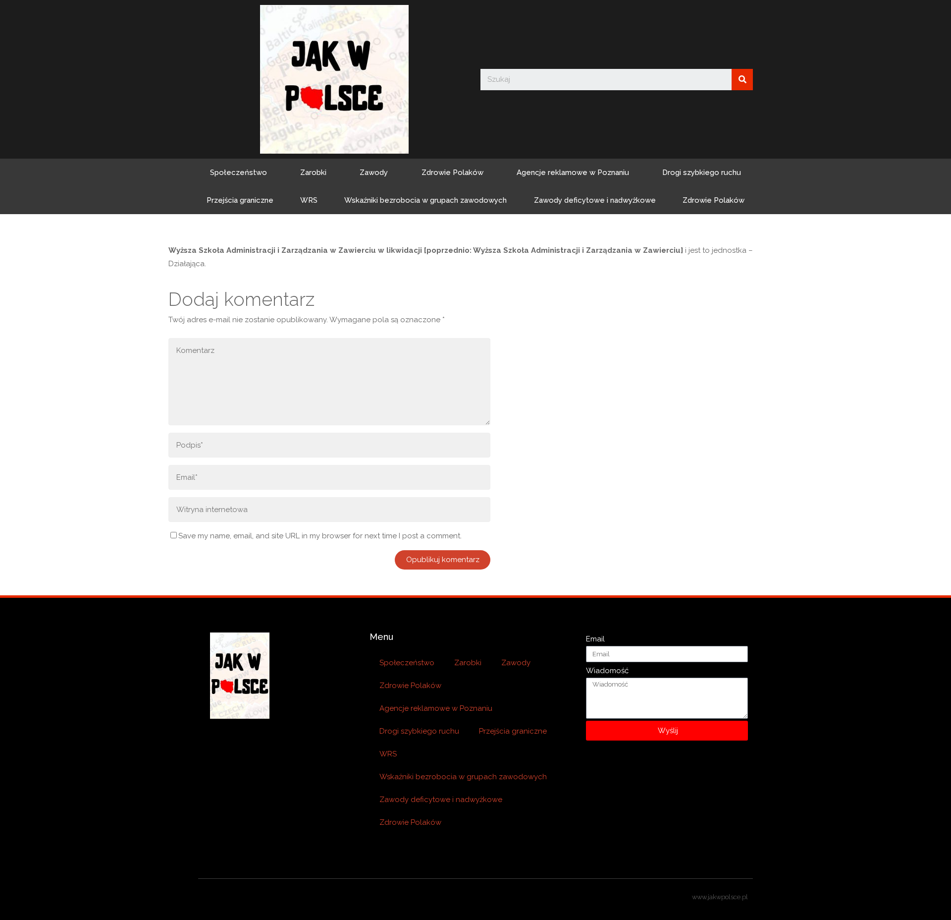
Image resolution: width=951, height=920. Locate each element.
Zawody (374, 172)
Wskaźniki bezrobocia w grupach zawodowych (425, 200)
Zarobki (313, 172)
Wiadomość (607, 670)
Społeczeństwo (238, 172)
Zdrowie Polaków (452, 172)
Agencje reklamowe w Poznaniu (573, 172)
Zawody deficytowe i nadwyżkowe (595, 200)
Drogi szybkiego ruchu (701, 172)
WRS (308, 200)
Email (595, 638)
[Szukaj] (742, 79)
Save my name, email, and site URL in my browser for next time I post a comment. (320, 535)
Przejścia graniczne (240, 200)
